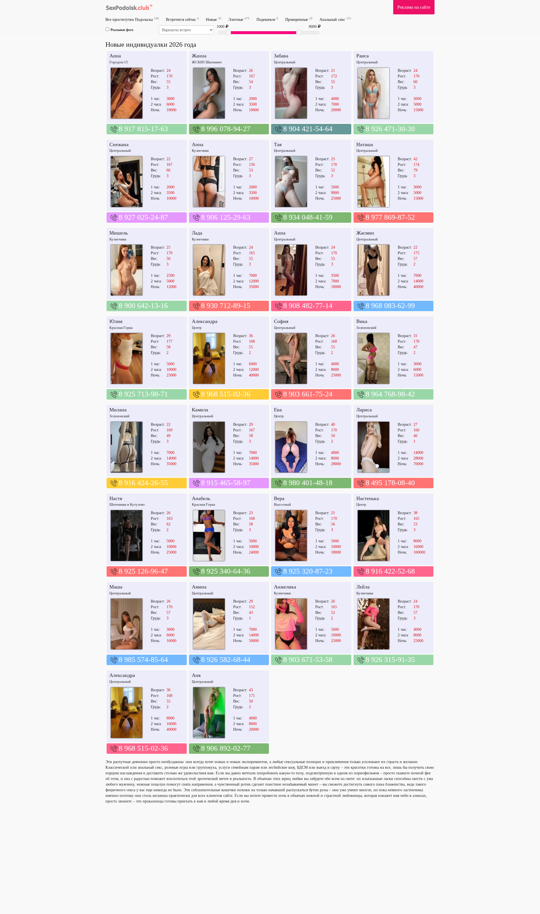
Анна (115, 56)
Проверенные (298, 19)
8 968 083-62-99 (390, 306)
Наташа (364, 144)
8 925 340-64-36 (225, 571)
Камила (200, 410)
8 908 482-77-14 (307, 306)
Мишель (118, 233)
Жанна (199, 56)
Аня (196, 675)
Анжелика (285, 587)
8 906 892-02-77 (225, 748)
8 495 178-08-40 (390, 483)
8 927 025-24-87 (143, 217)
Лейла (363, 587)
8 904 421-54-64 (307, 129)
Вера (279, 498)
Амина (199, 587)
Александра (204, 321)
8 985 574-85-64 (143, 660)
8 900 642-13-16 (143, 306)
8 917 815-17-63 (143, 129)
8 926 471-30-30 (390, 129)
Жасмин (365, 233)
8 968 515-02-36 (225, 394)
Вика (361, 321)
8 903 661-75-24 (307, 394)
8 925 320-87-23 (307, 571)
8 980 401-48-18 (307, 483)
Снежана (119, 144)
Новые (213, 19)
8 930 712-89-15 (225, 306)
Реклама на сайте (413, 7)
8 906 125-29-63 (225, 217)
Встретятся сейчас (182, 19)
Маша (115, 587)
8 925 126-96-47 (143, 571)
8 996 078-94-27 (225, 129)
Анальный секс (335, 19)
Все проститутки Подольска (132, 19)
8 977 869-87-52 (390, 217)
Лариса (364, 410)
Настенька (367, 498)
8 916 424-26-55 (143, 483)
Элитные (238, 19)
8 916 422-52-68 (390, 571)
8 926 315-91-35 (390, 660)
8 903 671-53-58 (307, 660)
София (281, 321)
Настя (115, 498)
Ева (278, 410)
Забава (281, 56)
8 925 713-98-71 (143, 394)
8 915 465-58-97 (225, 483)
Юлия (115, 321)
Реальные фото (122, 30)
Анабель (201, 498)
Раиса (362, 56)
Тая (278, 144)
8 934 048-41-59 (307, 217)
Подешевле (267, 19)
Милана (118, 410)
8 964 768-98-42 (390, 394)
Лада (197, 233)
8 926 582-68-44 (225, 660)
